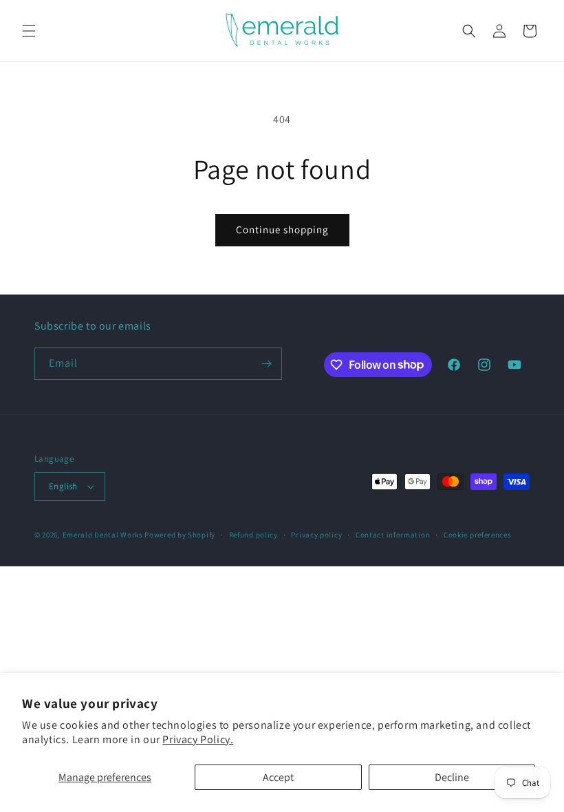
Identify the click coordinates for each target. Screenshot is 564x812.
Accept (278, 777)
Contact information (393, 534)
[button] (29, 31)
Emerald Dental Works (103, 534)
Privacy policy (316, 534)
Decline (452, 777)
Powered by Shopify (179, 534)
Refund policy (253, 534)
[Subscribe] (266, 364)
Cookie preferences (478, 534)
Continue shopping (282, 229)
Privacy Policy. (197, 739)
